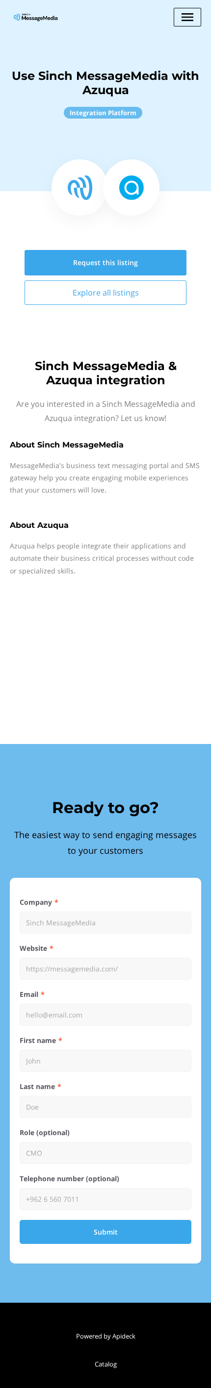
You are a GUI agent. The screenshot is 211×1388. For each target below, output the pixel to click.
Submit (106, 1232)
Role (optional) (45, 1132)
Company (36, 902)
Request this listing (105, 262)
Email (29, 994)
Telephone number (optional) (69, 1178)
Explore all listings (106, 292)
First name (38, 1040)
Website (33, 948)
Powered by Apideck (105, 1336)
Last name (37, 1086)
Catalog (106, 1364)
